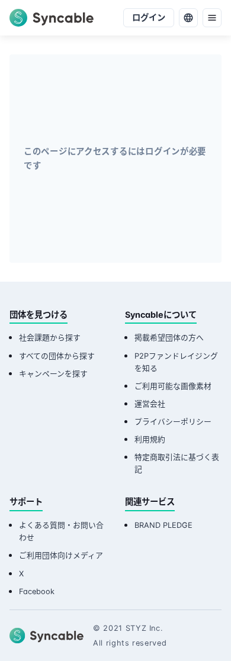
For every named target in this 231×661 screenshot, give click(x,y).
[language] (188, 17)
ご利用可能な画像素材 (172, 386)
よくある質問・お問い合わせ (61, 531)
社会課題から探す (50, 337)
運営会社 (149, 403)
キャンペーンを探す (53, 373)
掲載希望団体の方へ (169, 337)
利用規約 (149, 439)
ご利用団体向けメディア (61, 555)
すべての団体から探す (57, 356)
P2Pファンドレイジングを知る (176, 362)
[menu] (212, 17)
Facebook (36, 591)
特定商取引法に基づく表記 (176, 463)
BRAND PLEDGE (163, 525)
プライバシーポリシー (172, 421)
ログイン (148, 17)
